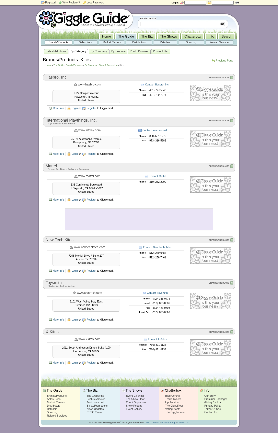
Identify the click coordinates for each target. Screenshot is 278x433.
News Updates (95, 408)
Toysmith (54, 282)
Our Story (210, 395)
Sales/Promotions (97, 405)
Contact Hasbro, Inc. (157, 84)
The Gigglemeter (175, 412)
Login (74, 108)
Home (48, 65)
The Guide (59, 65)
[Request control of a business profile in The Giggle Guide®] (210, 100)
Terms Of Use (212, 408)
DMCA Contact (152, 422)
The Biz (92, 390)
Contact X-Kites (157, 339)
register (91, 108)
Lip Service (171, 402)
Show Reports (134, 405)
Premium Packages (216, 399)
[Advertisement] (139, 219)
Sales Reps (54, 399)
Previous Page (224, 60)
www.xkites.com (90, 339)
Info (206, 390)
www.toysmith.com (89, 292)
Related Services (57, 415)
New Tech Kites (59, 240)
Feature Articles (96, 399)
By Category (91, 65)
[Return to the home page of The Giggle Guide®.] (84, 19)
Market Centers (56, 402)
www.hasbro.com (89, 84)
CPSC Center (95, 412)
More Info (58, 108)
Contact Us (211, 412)
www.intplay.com (89, 130)
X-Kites (52, 331)
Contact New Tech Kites (157, 247)
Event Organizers (136, 402)
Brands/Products (74, 65)
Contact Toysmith (157, 292)
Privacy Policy (212, 405)
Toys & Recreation (108, 65)
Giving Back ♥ (212, 402)
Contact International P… (157, 130)
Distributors (53, 405)
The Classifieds (174, 405)
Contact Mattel (157, 176)
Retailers (52, 408)
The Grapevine (95, 395)
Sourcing (52, 412)
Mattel (51, 166)
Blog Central (172, 395)
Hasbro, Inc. (57, 77)
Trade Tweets (173, 399)
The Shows (134, 390)
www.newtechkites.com (89, 247)
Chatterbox (173, 390)
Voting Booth (172, 408)
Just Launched (95, 402)
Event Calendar (135, 395)
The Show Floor (135, 399)
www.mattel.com (89, 176)
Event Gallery (134, 408)
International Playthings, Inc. (71, 120)
